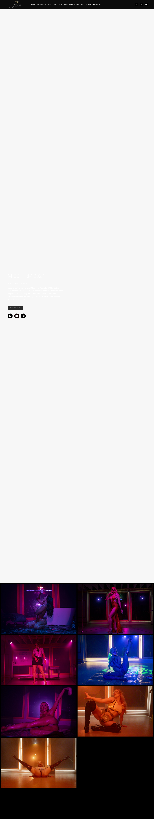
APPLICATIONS (68, 4)
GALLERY (80, 4)
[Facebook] (136, 4)
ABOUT (50, 4)
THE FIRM (88, 4)
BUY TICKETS (58, 4)
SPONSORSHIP (41, 4)
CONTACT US (96, 4)
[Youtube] (146, 4)
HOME (33, 4)
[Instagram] (141, 4)
